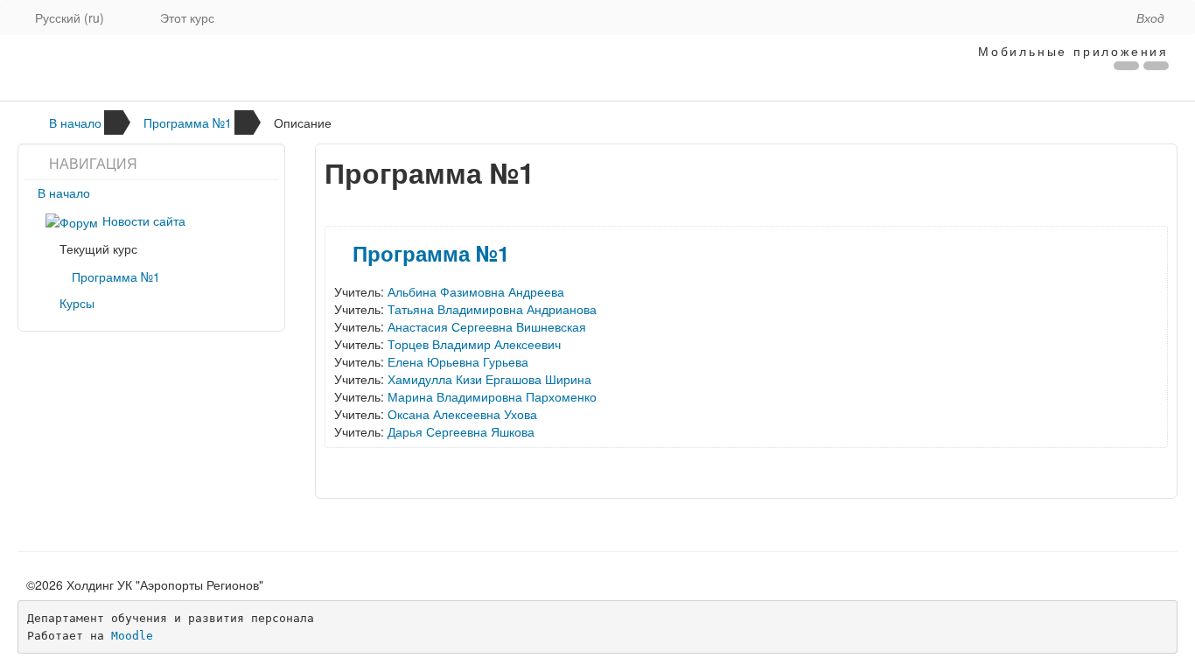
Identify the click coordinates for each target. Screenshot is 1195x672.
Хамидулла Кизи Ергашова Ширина (489, 379)
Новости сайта (143, 220)
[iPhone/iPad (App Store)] (1126, 65)
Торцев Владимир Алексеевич (474, 344)
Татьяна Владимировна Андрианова (492, 309)
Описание (303, 122)
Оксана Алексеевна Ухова (462, 414)
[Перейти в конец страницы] (1106, 9)
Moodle (132, 635)
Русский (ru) (69, 17)
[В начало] (354, 67)
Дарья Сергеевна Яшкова (461, 431)
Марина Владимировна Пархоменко (492, 396)
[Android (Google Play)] (1156, 65)
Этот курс (187, 17)
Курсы (76, 303)
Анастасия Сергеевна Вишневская (487, 326)
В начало (75, 122)
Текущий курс (98, 248)
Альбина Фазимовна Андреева (476, 291)
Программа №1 (187, 122)
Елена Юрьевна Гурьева (458, 361)
